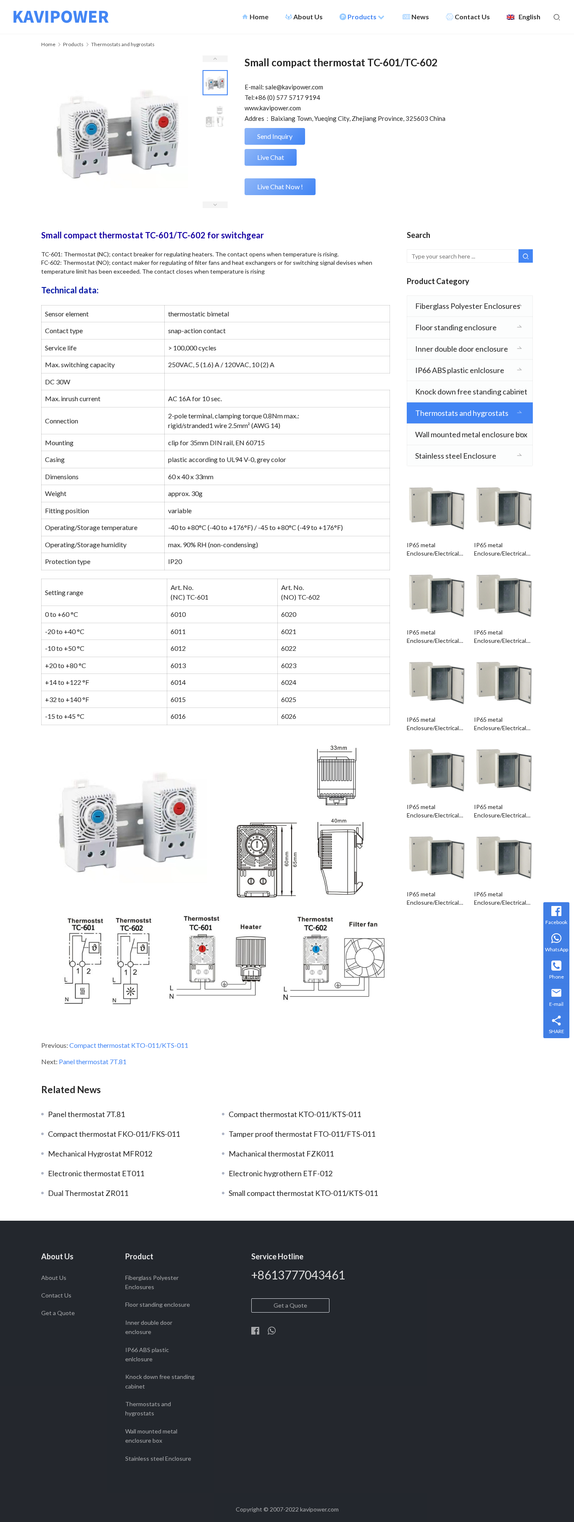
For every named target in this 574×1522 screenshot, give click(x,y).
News (420, 17)
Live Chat (270, 157)
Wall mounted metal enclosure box (471, 434)
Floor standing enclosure (456, 327)
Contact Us (472, 17)
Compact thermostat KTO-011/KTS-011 (128, 1045)
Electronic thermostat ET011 (96, 1173)
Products (363, 17)
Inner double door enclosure (461, 348)
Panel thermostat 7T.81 (92, 1061)
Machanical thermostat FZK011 (281, 1153)
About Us (308, 17)
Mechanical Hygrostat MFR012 (100, 1153)
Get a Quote (58, 1312)
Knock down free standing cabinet (471, 391)
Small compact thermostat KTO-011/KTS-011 (303, 1193)
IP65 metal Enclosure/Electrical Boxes (433, 549)
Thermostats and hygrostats (461, 413)
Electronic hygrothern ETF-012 (280, 1173)
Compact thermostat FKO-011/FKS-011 (114, 1134)
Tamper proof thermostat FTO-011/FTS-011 (302, 1134)
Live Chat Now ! (280, 187)
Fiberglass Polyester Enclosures (467, 306)
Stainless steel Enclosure (455, 455)
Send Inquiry (274, 136)
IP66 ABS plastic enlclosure (459, 370)
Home (255, 17)
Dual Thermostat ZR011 (88, 1193)
